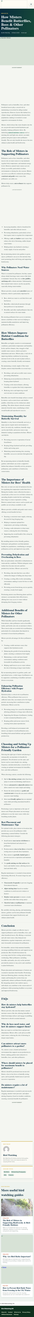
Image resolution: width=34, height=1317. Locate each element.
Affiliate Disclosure (6, 1314)
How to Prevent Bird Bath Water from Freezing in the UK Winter (17, 1289)
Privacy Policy (26, 1312)
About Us (3, 1312)
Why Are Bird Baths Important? (17, 1256)
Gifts (5, 1175)
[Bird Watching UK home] (14, 4)
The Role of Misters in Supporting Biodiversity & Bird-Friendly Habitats (17, 1222)
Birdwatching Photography (19, 1172)
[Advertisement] (17, 85)
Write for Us (17, 1312)
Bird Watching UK (7, 1308)
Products (11, 1175)
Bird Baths (4, 13)
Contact (10, 1312)
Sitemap (16, 1314)
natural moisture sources (16, 132)
